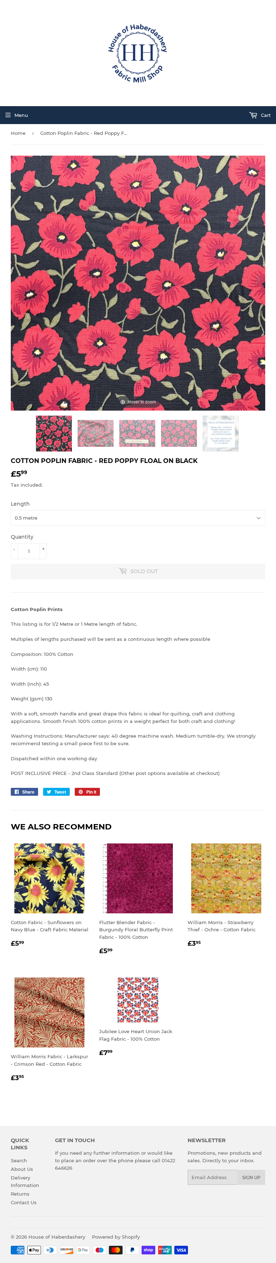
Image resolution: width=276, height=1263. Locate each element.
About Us (22, 1169)
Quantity (22, 537)
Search (19, 1160)
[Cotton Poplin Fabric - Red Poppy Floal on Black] (54, 433)
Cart (265, 115)
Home (18, 133)
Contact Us (24, 1202)
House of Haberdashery (56, 1237)
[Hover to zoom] (138, 282)
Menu (21, 115)
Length (20, 504)
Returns (20, 1194)
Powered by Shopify (116, 1237)
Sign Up (251, 1177)
